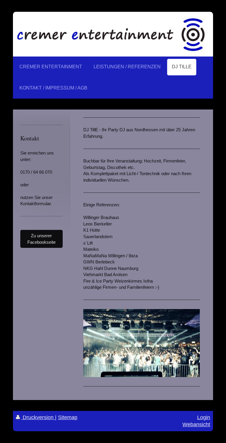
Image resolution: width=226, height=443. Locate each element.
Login (203, 417)
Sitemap (67, 417)
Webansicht (196, 424)
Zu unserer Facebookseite (41, 239)
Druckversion (38, 417)
